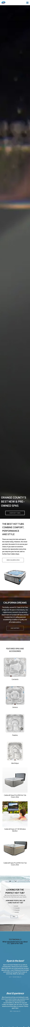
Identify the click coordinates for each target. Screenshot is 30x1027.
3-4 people (17, 908)
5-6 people (16, 910)
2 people (16, 906)
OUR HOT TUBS (14, 513)
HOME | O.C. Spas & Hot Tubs (3, 2)
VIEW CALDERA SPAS (13, 560)
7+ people (16, 912)
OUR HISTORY (15, 628)
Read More (15, 1024)
